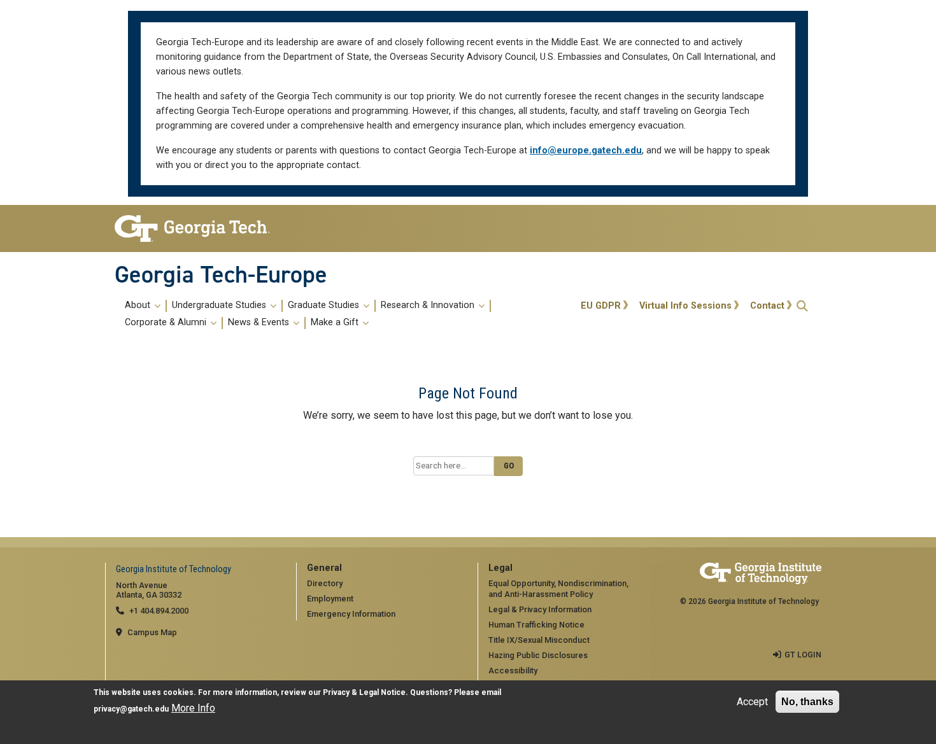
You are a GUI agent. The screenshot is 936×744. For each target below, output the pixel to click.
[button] (802, 305)
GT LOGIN (802, 654)
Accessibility (512, 670)
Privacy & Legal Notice (364, 692)
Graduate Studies (325, 305)
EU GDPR (601, 305)
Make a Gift (336, 322)
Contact (767, 305)
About (139, 305)
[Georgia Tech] (196, 228)
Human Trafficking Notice (536, 624)
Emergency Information (351, 614)
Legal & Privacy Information (540, 609)
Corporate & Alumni (167, 322)
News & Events (260, 322)
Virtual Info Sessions (685, 305)
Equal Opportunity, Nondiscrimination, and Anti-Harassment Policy (558, 589)
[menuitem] (345, 314)
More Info (193, 708)
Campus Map (152, 632)
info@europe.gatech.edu (586, 150)
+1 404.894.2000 (158, 610)
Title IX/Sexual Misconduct (539, 640)
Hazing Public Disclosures (538, 655)
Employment (330, 598)
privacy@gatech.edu (131, 709)
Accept (752, 702)
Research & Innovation (429, 305)
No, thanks (807, 701)
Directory (325, 583)
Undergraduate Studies (220, 305)
